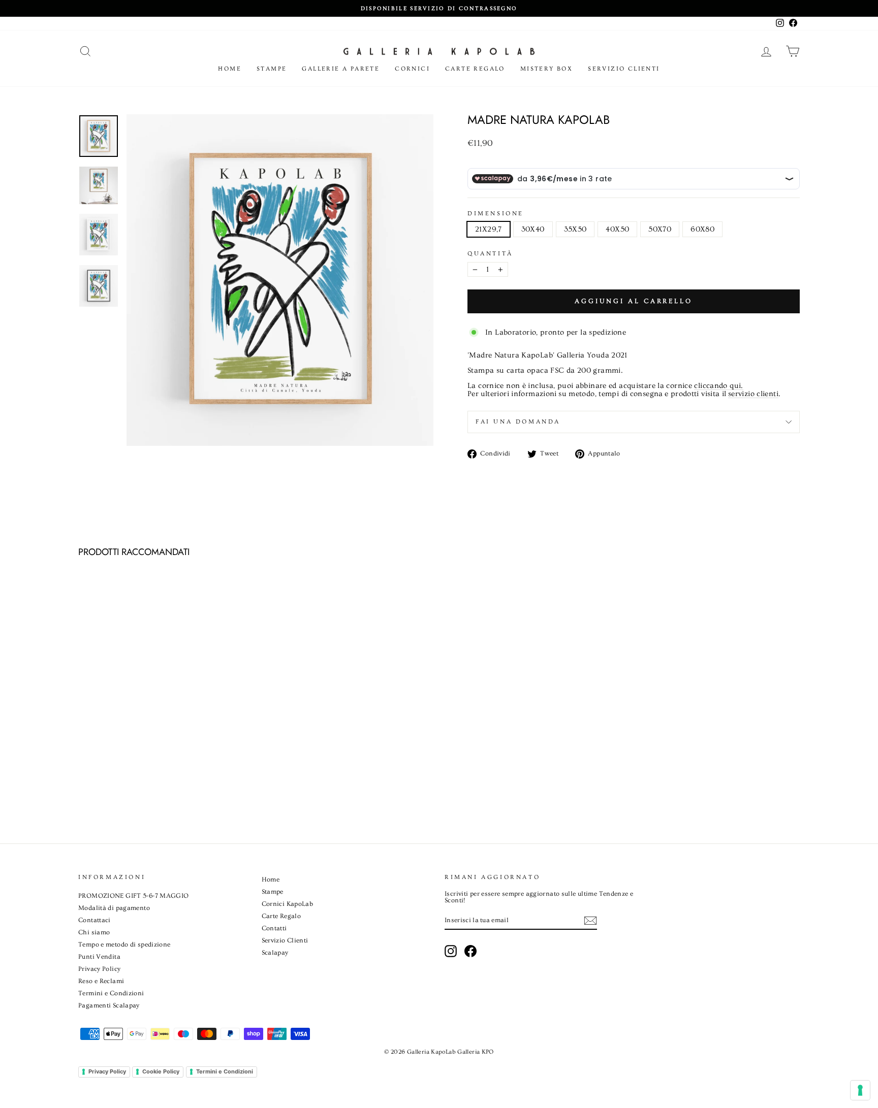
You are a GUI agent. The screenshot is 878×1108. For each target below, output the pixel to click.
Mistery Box (546, 69)
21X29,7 (488, 229)
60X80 (702, 229)
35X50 (575, 229)
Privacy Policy (99, 968)
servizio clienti (753, 394)
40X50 (617, 229)
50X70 (659, 229)
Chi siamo (94, 932)
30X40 (533, 229)
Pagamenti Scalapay (109, 1005)
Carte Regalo (475, 69)
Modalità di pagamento (114, 907)
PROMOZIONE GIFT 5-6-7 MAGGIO (133, 895)
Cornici (412, 69)
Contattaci (94, 920)
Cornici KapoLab (287, 903)
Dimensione (495, 214)
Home (229, 69)
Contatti (274, 928)
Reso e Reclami (101, 981)
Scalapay (275, 952)
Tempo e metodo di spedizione (124, 944)
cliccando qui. (718, 386)
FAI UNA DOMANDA (518, 421)
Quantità (490, 254)
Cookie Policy (160, 1071)
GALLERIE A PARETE (341, 69)
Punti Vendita (99, 956)
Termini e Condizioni (111, 993)
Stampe (272, 69)
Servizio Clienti (624, 69)
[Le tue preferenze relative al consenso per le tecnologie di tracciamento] (860, 1090)
